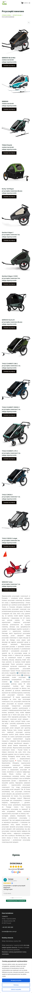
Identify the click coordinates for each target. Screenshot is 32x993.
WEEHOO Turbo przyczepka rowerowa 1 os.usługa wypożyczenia (11, 584)
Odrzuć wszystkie (16, 989)
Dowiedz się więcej (9, 65)
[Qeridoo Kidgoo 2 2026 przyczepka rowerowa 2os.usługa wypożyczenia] (16, 259)
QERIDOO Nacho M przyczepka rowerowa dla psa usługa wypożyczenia (12, 322)
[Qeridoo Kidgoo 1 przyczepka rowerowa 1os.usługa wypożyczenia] (16, 215)
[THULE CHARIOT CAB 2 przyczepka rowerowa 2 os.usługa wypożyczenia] (16, 346)
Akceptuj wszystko (16, 980)
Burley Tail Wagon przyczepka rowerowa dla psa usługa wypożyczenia (12, 191)
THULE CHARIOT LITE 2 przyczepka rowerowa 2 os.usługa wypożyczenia (11, 453)
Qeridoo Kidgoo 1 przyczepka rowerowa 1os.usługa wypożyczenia (11, 235)
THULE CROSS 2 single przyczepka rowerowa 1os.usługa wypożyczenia (11, 540)
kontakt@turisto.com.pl (9, 931)
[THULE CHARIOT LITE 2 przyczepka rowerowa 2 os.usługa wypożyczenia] (16, 433)
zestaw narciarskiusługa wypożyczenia (9, 60)
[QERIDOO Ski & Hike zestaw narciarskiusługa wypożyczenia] (16, 40)
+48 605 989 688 (7, 927)
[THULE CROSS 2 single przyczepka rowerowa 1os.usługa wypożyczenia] (16, 521)
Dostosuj (16, 985)
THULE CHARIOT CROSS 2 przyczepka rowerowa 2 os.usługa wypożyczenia (11, 409)
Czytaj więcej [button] (7, 893)
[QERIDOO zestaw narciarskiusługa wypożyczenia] (16, 84)
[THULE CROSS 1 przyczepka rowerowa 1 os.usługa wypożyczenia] (16, 477)
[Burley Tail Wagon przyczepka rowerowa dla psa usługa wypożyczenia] (16, 171)
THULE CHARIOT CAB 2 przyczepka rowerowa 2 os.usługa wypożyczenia (11, 366)
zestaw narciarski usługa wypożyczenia (9, 147)
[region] (16, 976)
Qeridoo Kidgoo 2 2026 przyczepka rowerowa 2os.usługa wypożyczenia (11, 278)
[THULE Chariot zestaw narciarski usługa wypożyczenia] (16, 127)
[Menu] (29, 3)
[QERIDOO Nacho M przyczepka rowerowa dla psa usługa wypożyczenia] (16, 302)
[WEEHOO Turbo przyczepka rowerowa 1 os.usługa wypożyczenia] (16, 564)
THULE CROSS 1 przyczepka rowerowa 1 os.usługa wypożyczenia (11, 497)
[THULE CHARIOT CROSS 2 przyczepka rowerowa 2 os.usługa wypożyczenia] (16, 390)
